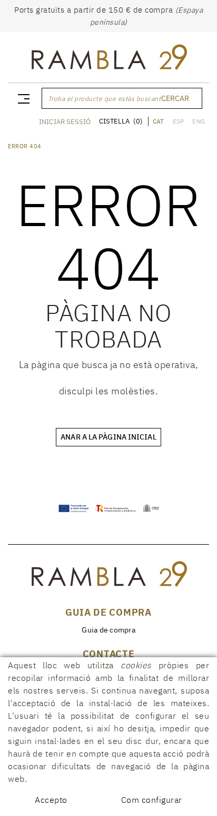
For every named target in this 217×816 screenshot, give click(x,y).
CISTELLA (120, 121)
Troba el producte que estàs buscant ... (108, 99)
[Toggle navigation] (21, 98)
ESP (178, 121)
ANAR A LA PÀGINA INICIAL (108, 437)
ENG (198, 121)
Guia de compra (108, 630)
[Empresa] (108, 60)
